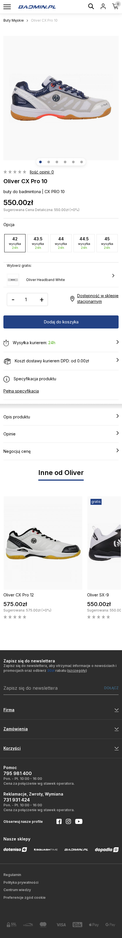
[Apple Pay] (94, 925)
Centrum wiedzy (17, 890)
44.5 (84, 243)
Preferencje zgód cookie (24, 897)
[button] (40, 162)
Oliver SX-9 (98, 594)
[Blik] (77, 925)
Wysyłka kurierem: (33, 342)
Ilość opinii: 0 (42, 172)
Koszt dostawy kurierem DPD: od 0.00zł (51, 360)
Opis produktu (16, 416)
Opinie (9, 433)
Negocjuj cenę (17, 451)
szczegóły (77, 670)
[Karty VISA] (61, 925)
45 (107, 243)
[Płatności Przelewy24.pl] (28, 925)
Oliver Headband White (45, 280)
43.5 (38, 243)
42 (15, 243)
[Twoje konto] (103, 6)
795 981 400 (17, 773)
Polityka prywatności (20, 882)
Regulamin (12, 875)
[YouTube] (76, 821)
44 (61, 243)
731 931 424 (16, 800)
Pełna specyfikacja (21, 391)
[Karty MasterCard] (44, 925)
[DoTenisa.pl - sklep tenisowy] (15, 849)
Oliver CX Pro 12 (18, 594)
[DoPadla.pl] (107, 849)
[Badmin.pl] (37, 7)
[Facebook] (57, 821)
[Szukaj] (91, 7)
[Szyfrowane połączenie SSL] (11, 925)
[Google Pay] (110, 925)
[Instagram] (66, 821)
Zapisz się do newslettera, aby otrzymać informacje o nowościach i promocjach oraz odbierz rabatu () (59, 668)
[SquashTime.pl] (46, 849)
